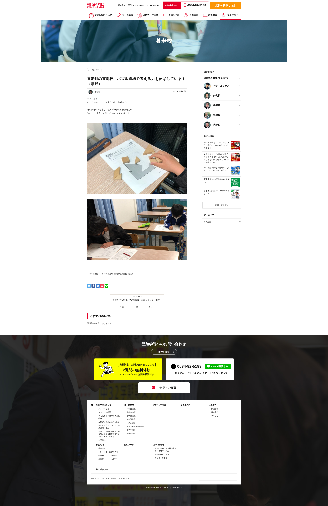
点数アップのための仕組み (109, 422)
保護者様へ (215, 409)
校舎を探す (164, 352)
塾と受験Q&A (102, 469)
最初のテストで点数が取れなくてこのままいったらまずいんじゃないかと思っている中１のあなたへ (216, 158)
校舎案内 (212, 15)
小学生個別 (131, 430)
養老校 (95, 274)
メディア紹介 (103, 409)
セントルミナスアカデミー (109, 452)
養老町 (131, 274)
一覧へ (137, 307)
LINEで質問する (219, 366)
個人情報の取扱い (109, 478)
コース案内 (127, 15)
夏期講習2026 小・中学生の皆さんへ (216, 192)
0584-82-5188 (189, 366)
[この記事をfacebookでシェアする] (93, 286)
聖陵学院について (103, 15)
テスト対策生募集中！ (136, 426)
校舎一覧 (102, 448)
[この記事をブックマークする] (98, 286)
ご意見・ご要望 (167, 387)
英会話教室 (131, 419)
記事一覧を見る (221, 205)
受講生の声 (173, 15)
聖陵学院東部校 (120, 274)
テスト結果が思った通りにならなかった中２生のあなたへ (216, 168)
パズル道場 (108, 274)
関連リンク (95, 478)
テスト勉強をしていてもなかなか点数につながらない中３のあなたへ (216, 145)
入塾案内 (193, 15)
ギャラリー (215, 416)
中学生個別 (131, 433)
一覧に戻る (94, 70)
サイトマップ (124, 478)
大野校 (114, 459)
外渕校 (101, 456)
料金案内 (214, 412)
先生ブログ (232, 15)
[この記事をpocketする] (102, 286)
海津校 (101, 459)
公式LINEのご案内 (162, 454)
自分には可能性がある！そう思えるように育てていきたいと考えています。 (109, 433)
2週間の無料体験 (137, 369)
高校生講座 (131, 409)
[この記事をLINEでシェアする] (106, 286)
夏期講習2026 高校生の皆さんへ (216, 180)
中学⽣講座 (131, 412)
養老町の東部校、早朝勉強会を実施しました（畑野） (137, 300)
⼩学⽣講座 (131, 416)
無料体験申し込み (225, 5)
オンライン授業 (104, 412)
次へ (150, 307)
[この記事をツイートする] (89, 286)
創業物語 (102, 440)
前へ (124, 307)
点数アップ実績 (150, 15)
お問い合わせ (158, 445)
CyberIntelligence (175, 487)
